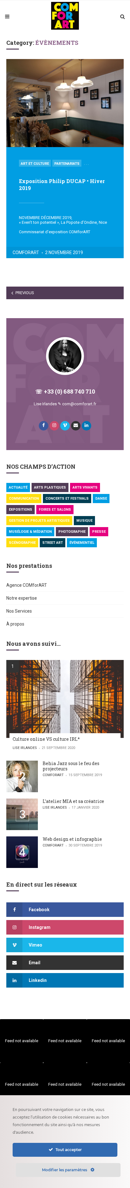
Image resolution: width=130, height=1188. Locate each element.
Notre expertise (21, 598)
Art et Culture (35, 164)
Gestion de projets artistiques (39, 521)
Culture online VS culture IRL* (46, 739)
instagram (39, 927)
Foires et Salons (55, 510)
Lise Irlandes (25, 748)
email (34, 962)
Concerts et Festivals (67, 498)
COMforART (26, 252)
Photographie (72, 532)
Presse (99, 532)
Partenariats (67, 164)
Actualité (18, 487)
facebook (39, 909)
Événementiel (81, 543)
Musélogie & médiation (30, 532)
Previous (24, 292)
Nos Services (19, 611)
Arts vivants (85, 487)
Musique (84, 521)
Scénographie (22, 543)
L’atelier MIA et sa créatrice (73, 801)
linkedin (38, 980)
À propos (15, 624)
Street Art (52, 543)
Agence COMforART (26, 585)
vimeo (35, 944)
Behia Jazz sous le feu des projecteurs (71, 766)
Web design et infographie (72, 839)
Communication (24, 498)
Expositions (20, 510)
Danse (101, 498)
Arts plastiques (50, 487)
